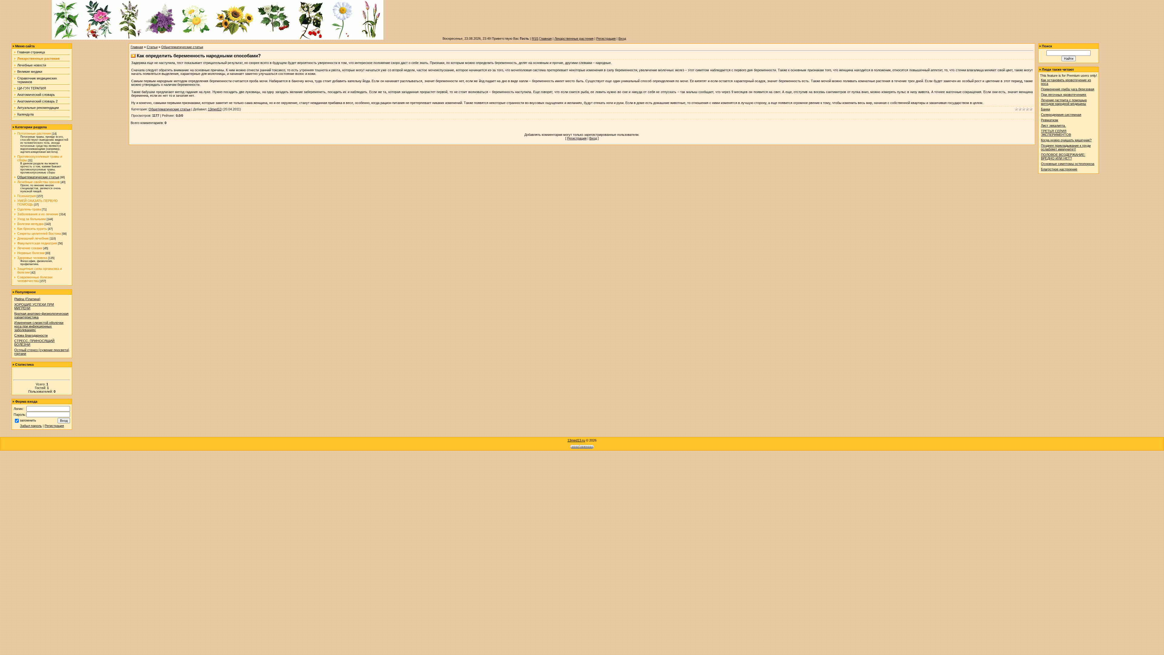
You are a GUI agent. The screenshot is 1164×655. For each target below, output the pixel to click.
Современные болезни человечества (34, 279)
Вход (622, 38)
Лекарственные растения (574, 38)
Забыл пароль (31, 426)
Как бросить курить (32, 228)
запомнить (28, 420)
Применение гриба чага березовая (1067, 89)
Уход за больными (31, 219)
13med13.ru (576, 440)
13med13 (215, 109)
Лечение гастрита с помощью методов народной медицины (1064, 102)
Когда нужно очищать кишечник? (1066, 140)
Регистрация (606, 38)
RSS (535, 38)
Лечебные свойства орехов (38, 182)
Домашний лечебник (33, 238)
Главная (545, 38)
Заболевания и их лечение (38, 214)
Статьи (152, 47)
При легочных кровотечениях (1063, 94)
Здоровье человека (32, 258)
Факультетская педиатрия (37, 243)
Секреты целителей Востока (39, 233)
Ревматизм (1049, 120)
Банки (1045, 109)
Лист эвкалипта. (1053, 125)
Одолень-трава (29, 209)
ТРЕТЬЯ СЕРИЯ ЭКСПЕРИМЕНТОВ (1056, 132)
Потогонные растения (34, 133)
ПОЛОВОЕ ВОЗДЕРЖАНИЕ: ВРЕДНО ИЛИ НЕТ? (1063, 156)
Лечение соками (29, 248)
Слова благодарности (31, 335)
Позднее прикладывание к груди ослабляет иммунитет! (1066, 147)
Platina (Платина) (27, 299)
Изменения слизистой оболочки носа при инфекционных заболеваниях (38, 326)
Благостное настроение (1059, 169)
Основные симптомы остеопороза (1067, 164)
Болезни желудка (30, 224)
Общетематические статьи (38, 177)
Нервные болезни (31, 253)
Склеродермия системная (1061, 114)
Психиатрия (26, 196)
